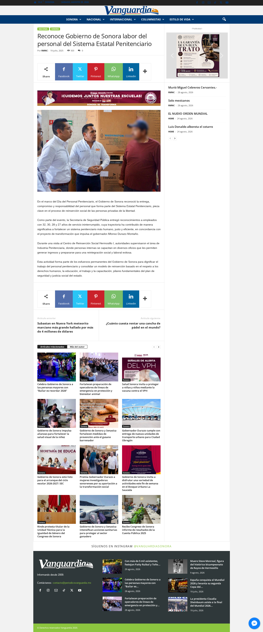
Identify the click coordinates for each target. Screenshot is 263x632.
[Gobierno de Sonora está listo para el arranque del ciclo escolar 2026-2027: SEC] (56, 459)
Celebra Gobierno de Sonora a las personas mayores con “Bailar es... (143, 583)
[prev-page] (154, 347)
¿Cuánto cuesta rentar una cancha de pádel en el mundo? (133, 325)
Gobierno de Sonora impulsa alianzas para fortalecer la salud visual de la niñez (54, 434)
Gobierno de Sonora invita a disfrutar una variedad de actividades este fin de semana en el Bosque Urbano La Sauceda (140, 483)
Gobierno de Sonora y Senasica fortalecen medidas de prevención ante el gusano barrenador (98, 435)
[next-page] (159, 347)
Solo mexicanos (179, 100)
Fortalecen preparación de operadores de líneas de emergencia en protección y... (142, 602)
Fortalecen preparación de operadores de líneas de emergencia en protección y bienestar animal (96, 389)
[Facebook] (197, 3)
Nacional (94, 19)
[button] (224, 19)
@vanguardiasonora (153, 546)
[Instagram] (203, 3)
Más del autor (77, 346)
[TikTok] (215, 3)
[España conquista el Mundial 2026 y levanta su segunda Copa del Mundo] (177, 585)
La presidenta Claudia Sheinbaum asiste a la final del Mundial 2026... (206, 602)
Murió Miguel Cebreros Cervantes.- (192, 87)
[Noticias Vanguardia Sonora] (131, 10)
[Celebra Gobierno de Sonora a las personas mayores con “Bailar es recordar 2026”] (56, 367)
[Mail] (209, 3)
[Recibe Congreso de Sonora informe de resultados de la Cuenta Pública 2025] (141, 509)
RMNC (44, 50)
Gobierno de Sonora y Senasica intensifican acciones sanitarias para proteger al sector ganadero (98, 531)
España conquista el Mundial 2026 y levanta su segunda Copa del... (207, 583)
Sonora (72, 19)
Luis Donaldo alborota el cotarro (190, 127)
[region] (99, 98)
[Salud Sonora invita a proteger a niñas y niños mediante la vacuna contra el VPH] (141, 367)
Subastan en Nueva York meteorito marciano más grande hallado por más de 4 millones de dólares (65, 327)
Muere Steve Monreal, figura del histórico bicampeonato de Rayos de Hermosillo (207, 564)
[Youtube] (227, 3)
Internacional (121, 19)
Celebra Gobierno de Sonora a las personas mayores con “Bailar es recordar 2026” (55, 387)
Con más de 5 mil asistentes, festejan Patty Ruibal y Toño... (142, 562)
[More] (145, 71)
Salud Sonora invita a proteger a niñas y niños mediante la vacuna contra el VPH (140, 387)
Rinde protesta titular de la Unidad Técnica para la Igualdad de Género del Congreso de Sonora (53, 531)
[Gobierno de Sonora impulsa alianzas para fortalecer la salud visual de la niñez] (56, 413)
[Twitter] (221, 3)
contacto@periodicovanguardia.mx (72, 582)
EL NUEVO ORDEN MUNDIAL (188, 113)
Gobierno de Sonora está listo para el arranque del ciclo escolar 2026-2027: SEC (55, 480)
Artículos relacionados (52, 346)
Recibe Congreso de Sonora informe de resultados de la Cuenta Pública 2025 (138, 530)
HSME (171, 118)
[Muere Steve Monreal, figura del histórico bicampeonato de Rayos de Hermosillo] (177, 566)
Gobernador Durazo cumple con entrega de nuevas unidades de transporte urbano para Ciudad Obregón (141, 435)
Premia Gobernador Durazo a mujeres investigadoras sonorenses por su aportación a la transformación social (98, 481)
